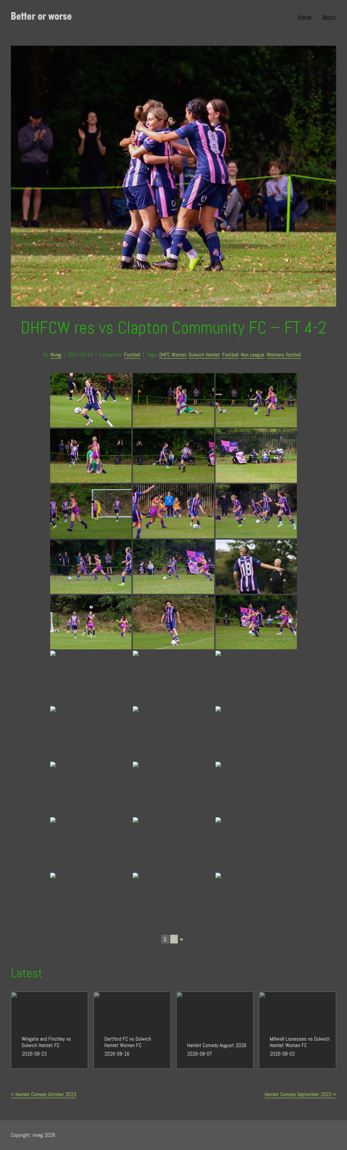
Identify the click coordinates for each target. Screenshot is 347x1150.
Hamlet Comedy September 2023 (298, 1094)
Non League (252, 354)
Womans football (284, 354)
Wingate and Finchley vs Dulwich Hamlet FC (44, 999)
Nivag (55, 354)
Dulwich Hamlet (204, 354)
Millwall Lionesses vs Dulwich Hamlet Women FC (296, 999)
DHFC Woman (172, 354)
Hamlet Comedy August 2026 (206, 995)
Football (132, 354)
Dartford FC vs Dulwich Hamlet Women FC (125, 999)
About (329, 17)
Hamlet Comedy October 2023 (46, 1094)
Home (304, 17)
